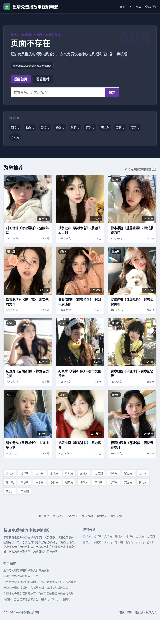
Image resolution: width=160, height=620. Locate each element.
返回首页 (20, 79)
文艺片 (128, 482)
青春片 (120, 127)
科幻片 (75, 127)
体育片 (99, 482)
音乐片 (39, 482)
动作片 (30, 127)
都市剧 (10, 482)
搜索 (112, 93)
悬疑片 (60, 127)
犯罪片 (113, 482)
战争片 (25, 482)
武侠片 (10, 491)
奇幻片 (15, 137)
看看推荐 (43, 79)
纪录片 (69, 482)
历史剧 (105, 127)
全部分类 (151, 7)
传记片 (143, 482)
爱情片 (45, 127)
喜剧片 (90, 127)
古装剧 (25, 491)
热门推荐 (135, 7)
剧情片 (15, 127)
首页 (123, 7)
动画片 (84, 482)
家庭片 (135, 127)
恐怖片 (54, 482)
